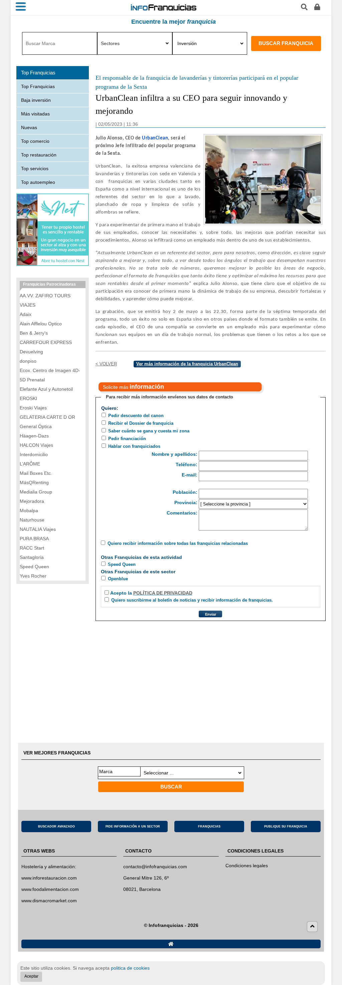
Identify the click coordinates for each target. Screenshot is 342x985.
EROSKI (28, 398)
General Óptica (36, 426)
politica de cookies (130, 968)
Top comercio (35, 141)
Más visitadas (35, 113)
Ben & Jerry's (34, 333)
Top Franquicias (38, 86)
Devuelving (31, 351)
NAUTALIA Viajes (38, 529)
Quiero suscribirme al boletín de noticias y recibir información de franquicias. (192, 600)
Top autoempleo (38, 182)
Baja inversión (36, 100)
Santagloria (32, 557)
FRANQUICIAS (209, 826)
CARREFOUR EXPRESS (46, 342)
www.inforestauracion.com (49, 878)
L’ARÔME (30, 463)
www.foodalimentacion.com (50, 889)
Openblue (118, 578)
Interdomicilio (34, 454)
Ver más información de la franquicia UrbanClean (187, 363)
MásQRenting (34, 482)
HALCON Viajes (36, 445)
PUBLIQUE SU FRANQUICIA (285, 826)
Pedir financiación (127, 438)
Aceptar (31, 976)
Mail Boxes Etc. (36, 473)
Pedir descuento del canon (136, 415)
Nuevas (29, 127)
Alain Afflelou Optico (41, 323)
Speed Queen (122, 564)
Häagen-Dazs (34, 435)
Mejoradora (32, 501)
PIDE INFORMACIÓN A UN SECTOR (133, 826)
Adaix (25, 314)
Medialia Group (36, 492)
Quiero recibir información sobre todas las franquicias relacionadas (178, 543)
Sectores (110, 43)
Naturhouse (32, 520)
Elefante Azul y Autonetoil (46, 389)
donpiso (28, 361)
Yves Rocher (33, 576)
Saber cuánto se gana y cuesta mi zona (148, 430)
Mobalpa (29, 510)
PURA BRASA (34, 538)
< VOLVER (106, 363)
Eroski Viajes (33, 407)
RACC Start (32, 548)
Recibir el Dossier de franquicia (140, 423)
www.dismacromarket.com (49, 900)
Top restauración (38, 154)
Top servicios (34, 168)
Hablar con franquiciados (134, 446)
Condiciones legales (246, 865)
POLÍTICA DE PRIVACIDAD (162, 593)
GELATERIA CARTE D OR (47, 417)
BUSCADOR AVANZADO (56, 826)
